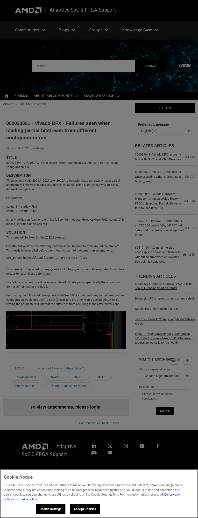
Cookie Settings (51, 509)
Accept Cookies (85, 509)
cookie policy (28, 499)
